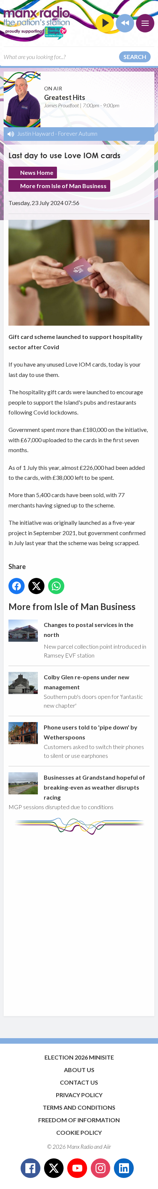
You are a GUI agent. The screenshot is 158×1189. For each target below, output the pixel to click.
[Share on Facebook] (16, 586)
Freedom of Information (79, 1119)
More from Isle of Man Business (63, 185)
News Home (36, 172)
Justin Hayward (35, 133)
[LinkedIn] (124, 1168)
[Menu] (145, 23)
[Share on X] (36, 586)
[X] (54, 1168)
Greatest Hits (64, 97)
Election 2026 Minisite (79, 1057)
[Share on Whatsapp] (56, 586)
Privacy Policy (79, 1094)
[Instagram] (101, 1168)
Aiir (107, 1146)
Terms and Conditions (79, 1107)
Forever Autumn (77, 133)
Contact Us (79, 1082)
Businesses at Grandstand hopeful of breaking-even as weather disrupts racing (94, 787)
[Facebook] (30, 1168)
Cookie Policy (79, 1132)
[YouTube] (77, 1168)
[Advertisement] (79, 922)
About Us (79, 1069)
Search (134, 56)
